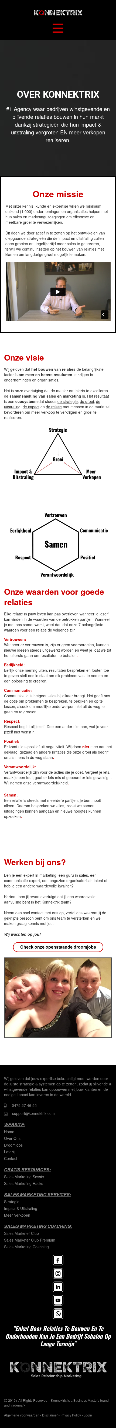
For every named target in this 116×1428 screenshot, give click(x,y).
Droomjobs (13, 1145)
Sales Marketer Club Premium (29, 1240)
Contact (10, 1158)
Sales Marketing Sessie (24, 1176)
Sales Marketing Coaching (26, 1246)
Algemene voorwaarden (21, 1415)
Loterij (9, 1151)
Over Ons (12, 1138)
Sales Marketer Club (21, 1233)
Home (9, 1131)
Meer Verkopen (17, 1215)
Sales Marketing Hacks (23, 1183)
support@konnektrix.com (33, 1113)
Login (88, 1415)
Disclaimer (50, 1415)
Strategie (11, 1201)
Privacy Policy (70, 1415)
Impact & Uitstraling (20, 1208)
